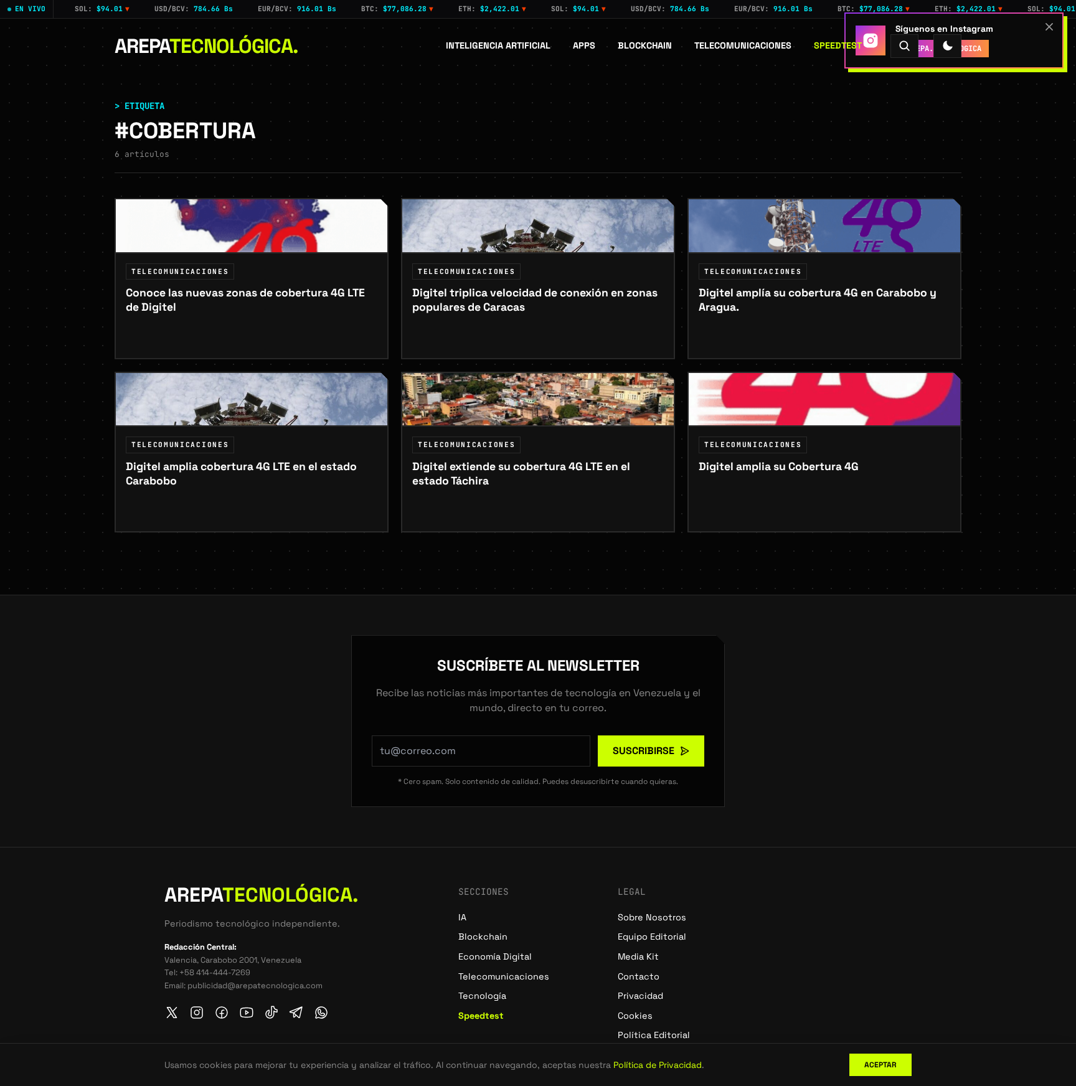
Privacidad (640, 995)
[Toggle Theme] (947, 45)
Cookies (635, 1015)
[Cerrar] (1049, 26)
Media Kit (638, 956)
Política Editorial (654, 1035)
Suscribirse (643, 750)
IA (462, 917)
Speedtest (838, 45)
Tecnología (482, 995)
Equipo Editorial (652, 936)
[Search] (904, 45)
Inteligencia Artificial (498, 45)
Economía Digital (495, 956)
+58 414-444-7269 (214, 972)
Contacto (638, 976)
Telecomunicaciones (742, 45)
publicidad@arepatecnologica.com (255, 985)
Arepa (206, 46)
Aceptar (880, 1065)
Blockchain (645, 45)
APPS (584, 45)
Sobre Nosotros (652, 917)
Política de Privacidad (657, 1064)
